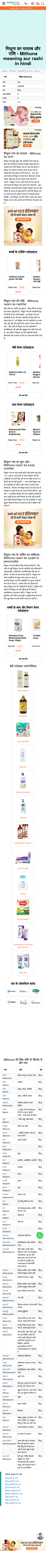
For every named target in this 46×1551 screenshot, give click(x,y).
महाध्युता (6, 1235)
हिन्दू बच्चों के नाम (11, 1478)
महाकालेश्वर (7, 1440)
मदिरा (5, 1095)
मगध (4, 1139)
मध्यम (5, 1075)
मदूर (4, 1119)
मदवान (5, 1132)
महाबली (5, 1290)
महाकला (6, 1433)
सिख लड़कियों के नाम (13, 1503)
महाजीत (5, 1410)
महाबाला (6, 1270)
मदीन (4, 1082)
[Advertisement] (23, 26)
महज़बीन (6, 1396)
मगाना (5, 1167)
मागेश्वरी (5, 1194)
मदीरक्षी (5, 1102)
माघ (4, 1201)
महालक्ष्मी (6, 1249)
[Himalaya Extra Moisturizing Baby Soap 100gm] (18, 624)
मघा (4, 1208)
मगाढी (5, 1153)
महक (4, 1417)
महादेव (5, 1318)
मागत (4, 1173)
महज (4, 1389)
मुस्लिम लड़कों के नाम (13, 1490)
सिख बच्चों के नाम (11, 1497)
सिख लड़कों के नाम (12, 1500)
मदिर (4, 1088)
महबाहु (5, 1277)
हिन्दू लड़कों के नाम (12, 1481)
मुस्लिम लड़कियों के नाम (13, 1494)
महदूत (5, 1362)
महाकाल (6, 1427)
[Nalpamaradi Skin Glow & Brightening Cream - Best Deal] (18, 418)
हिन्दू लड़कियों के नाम (12, 1484)
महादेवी (5, 1331)
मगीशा (5, 1228)
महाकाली (6, 1456)
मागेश (4, 1187)
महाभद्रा (6, 1297)
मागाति (5, 1180)
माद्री (5, 1109)
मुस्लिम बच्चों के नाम (12, 1487)
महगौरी (5, 1383)
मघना (4, 1221)
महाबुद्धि (5, 1311)
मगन (4, 1160)
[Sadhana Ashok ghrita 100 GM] (18, 265)
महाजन (5, 1403)
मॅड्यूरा (5, 1125)
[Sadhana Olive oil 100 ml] (18, 361)
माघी (4, 1214)
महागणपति (6, 1242)
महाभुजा (5, 1304)
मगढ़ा (4, 1146)
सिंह (19, 102)
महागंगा (5, 1376)
